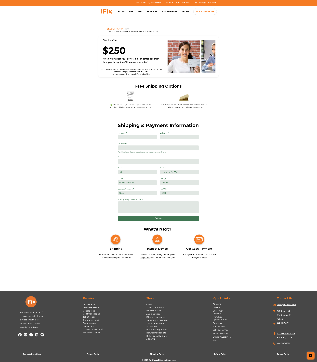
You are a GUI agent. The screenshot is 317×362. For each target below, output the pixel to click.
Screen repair (89, 323)
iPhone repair (89, 304)
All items (150, 339)
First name (122, 133)
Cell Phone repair (91, 314)
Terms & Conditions (143, 74)
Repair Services (220, 333)
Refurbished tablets (156, 333)
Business (217, 323)
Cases (149, 304)
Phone (120, 168)
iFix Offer (163, 189)
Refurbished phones (156, 329)
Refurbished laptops (156, 336)
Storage (163, 178)
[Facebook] (31, 334)
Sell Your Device (220, 330)
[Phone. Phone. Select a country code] (121, 172)
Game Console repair (93, 329)
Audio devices (153, 314)
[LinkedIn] (36, 334)
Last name (164, 133)
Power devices (153, 311)
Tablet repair (89, 317)
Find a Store (219, 326)
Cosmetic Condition (126, 189)
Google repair (89, 311)
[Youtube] (42, 334)
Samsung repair (91, 308)
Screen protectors (155, 307)
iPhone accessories (155, 317)
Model (163, 168)
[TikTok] (20, 334)
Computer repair (91, 320)
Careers (216, 307)
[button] (185, 11)
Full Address (123, 143)
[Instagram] (25, 334)
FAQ (215, 340)
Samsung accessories (157, 320)
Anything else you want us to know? (131, 199)
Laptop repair (89, 326)
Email (120, 157)
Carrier (121, 178)
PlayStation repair (91, 332)
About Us (217, 304)
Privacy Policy (93, 354)
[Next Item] (211, 56)
